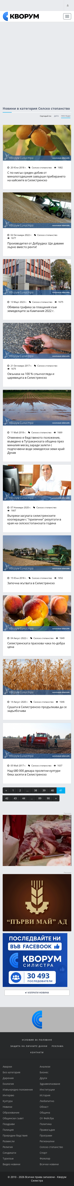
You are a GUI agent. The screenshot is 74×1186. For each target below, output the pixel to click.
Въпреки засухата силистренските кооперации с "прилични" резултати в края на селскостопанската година (34, 519)
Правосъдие (47, 1129)
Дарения (8, 1078)
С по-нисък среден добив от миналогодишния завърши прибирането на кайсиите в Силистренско (36, 176)
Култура (8, 1101)
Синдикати (9, 1152)
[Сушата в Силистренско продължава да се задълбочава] (37, 677)
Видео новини (11, 1164)
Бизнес (44, 1072)
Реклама (58, 1046)
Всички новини (49, 1164)
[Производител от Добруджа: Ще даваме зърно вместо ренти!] (37, 210)
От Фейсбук (47, 1118)
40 (52, 790)
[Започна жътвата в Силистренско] (37, 553)
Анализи (45, 1066)
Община (45, 1112)
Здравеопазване (50, 1083)
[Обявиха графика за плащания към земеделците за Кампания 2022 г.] (37, 277)
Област (44, 1106)
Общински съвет (13, 1118)
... (27, 790)
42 (6, 798)
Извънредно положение (18, 1089)
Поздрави (9, 1124)
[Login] (68, 5)
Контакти (37, 1052)
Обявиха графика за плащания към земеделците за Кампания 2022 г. (32, 309)
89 (39, 798)
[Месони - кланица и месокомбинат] (37, 865)
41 (60, 790)
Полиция (8, 1129)
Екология (8, 1083)
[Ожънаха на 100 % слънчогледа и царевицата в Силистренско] (37, 341)
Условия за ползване (37, 1039)
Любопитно (47, 1101)
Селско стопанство (41, 167)
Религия (8, 1147)
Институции (47, 1089)
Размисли (9, 1141)
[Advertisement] (37, 61)
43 (15, 798)
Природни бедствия (15, 1135)
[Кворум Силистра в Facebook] (37, 960)
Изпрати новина (38, 992)
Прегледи (65, 116)
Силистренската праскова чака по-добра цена (36, 645)
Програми (46, 1135)
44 (23, 798)
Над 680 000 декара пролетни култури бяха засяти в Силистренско (33, 772)
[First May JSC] (37, 902)
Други (43, 1078)
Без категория (11, 1072)
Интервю (8, 1095)
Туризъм (8, 1158)
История (45, 1095)
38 (35, 790)
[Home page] (20, 16)
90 (48, 798)
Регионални (47, 1141)
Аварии (7, 1066)
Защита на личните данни (28, 1046)
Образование (11, 1112)
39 (44, 790)
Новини (7, 1106)
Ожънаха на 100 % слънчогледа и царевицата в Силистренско (30, 375)
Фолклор (45, 1158)
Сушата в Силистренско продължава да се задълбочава (37, 709)
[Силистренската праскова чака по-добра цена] (37, 613)
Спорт (43, 1152)
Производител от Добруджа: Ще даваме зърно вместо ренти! (35, 245)
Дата (56, 116)
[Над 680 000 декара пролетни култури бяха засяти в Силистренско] (37, 741)
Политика (46, 1124)
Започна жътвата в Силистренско (31, 583)
